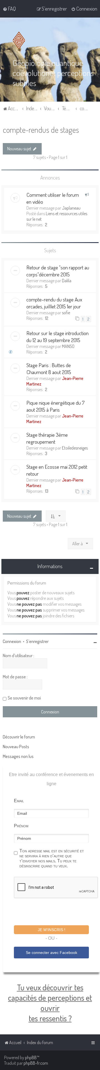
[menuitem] (9, 9)
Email (19, 800)
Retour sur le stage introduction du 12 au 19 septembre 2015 (57, 336)
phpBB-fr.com (36, 1063)
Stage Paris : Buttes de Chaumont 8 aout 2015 (48, 369)
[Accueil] (20, 40)
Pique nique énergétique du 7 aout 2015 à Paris (55, 406)
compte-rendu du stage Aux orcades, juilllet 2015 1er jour (54, 303)
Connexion (12, 641)
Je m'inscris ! (51, 929)
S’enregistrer (37, 641)
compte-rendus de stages (41, 129)
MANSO (68, 346)
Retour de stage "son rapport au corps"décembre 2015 (57, 271)
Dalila (66, 280)
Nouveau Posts (16, 746)
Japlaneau (71, 208)
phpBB (31, 1057)
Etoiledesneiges (75, 448)
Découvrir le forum (19, 737)
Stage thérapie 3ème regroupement (47, 438)
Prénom (21, 825)
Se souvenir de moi (24, 698)
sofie (66, 312)
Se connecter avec (51, 952)
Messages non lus (18, 756)
